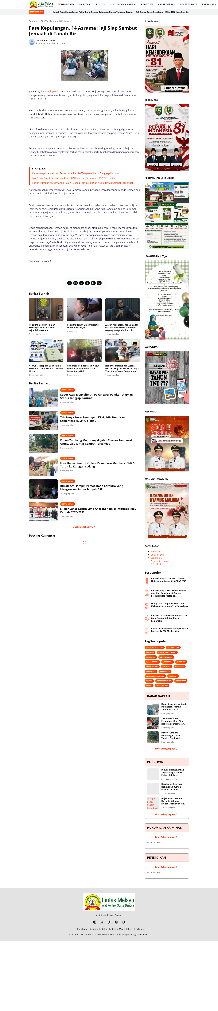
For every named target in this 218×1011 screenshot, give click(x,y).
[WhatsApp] (99, 283)
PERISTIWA (147, 4)
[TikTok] (109, 922)
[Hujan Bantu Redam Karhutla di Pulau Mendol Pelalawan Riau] (153, 803)
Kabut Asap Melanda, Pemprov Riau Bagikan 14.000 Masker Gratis (169, 629)
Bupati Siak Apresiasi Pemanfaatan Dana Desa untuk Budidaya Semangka (169, 618)
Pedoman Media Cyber (120, 929)
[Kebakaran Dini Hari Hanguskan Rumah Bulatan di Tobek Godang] (153, 789)
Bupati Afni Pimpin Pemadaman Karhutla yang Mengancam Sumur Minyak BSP (91, 487)
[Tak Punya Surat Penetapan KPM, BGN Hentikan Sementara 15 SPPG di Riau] (43, 420)
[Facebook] (75, 283)
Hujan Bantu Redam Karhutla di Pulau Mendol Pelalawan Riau (173, 801)
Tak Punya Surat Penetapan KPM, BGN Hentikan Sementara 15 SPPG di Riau (120, 12)
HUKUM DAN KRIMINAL (123, 4)
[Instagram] (95, 922)
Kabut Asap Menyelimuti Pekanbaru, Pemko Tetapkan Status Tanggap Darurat (75, 173)
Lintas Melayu (122, 934)
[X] (81, 283)
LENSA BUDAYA (188, 4)
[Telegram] (87, 283)
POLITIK (100, 4)
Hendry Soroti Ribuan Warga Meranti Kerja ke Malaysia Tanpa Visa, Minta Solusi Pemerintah (122, 368)
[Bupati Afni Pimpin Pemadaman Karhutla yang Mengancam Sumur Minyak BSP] (43, 489)
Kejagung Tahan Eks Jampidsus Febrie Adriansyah (83, 326)
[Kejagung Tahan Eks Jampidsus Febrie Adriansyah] (84, 309)
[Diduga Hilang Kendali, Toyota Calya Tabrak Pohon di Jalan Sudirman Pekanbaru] (153, 774)
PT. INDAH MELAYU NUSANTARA (93, 934)
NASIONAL (85, 4)
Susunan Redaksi (98, 929)
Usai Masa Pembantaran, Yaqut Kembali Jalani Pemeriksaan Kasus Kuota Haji (83, 368)
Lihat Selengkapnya (83, 526)
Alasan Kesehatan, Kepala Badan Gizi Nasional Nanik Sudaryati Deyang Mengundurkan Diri (121, 328)
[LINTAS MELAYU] (41, 4)
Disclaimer (139, 929)
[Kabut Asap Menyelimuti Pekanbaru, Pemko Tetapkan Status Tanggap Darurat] (43, 397)
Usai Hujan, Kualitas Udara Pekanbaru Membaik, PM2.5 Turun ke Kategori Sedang (97, 464)
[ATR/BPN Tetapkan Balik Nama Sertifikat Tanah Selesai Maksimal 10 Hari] (46, 350)
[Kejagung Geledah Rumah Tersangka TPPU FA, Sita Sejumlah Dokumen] (46, 309)
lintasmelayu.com (50, 91)
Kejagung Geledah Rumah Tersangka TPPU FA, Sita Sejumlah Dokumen (42, 328)
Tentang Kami (80, 929)
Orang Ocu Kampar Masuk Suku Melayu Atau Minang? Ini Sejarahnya (169, 605)
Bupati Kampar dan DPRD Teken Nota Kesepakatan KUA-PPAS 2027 (168, 580)
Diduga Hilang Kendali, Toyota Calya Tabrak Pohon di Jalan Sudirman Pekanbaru (172, 772)
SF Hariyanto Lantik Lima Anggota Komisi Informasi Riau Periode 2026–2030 (98, 510)
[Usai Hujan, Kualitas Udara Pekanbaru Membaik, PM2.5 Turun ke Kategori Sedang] (43, 466)
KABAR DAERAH (166, 4)
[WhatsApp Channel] (123, 922)
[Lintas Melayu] (109, 902)
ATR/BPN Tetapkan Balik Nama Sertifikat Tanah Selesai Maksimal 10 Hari (46, 368)
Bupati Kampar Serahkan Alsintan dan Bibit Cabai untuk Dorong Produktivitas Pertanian (168, 593)
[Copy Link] (69, 283)
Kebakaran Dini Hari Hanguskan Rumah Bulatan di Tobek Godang (171, 787)
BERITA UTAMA (66, 4)
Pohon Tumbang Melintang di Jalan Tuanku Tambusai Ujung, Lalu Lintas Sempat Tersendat (82, 182)
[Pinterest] (93, 283)
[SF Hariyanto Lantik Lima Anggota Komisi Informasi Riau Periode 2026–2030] (43, 511)
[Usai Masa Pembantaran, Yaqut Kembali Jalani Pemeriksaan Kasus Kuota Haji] (84, 350)
